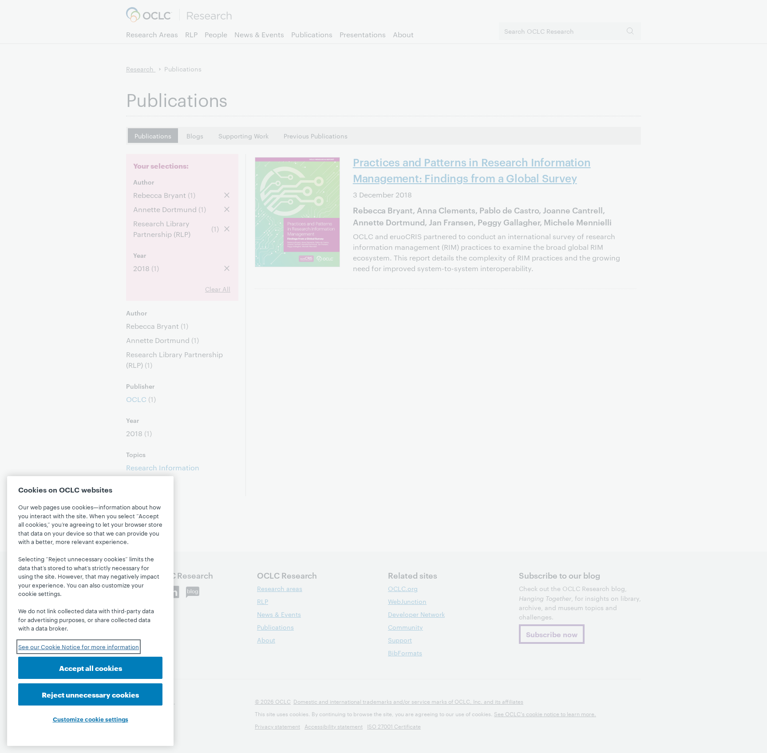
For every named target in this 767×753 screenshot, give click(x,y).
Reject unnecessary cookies (90, 694)
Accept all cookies (90, 667)
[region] (90, 611)
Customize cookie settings (90, 719)
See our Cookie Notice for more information (78, 646)
